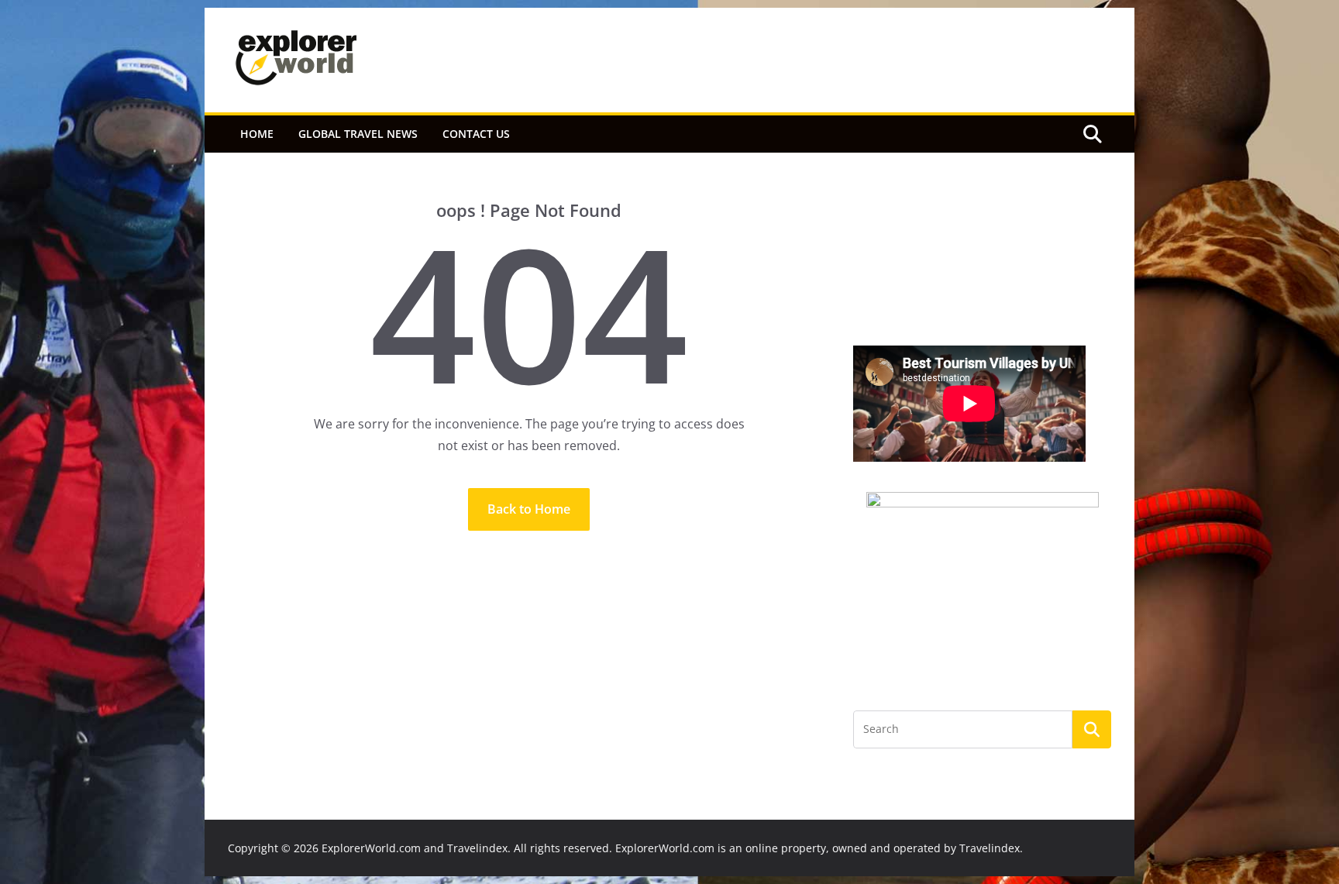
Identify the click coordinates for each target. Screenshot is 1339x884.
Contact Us (476, 133)
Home (257, 133)
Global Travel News (358, 133)
